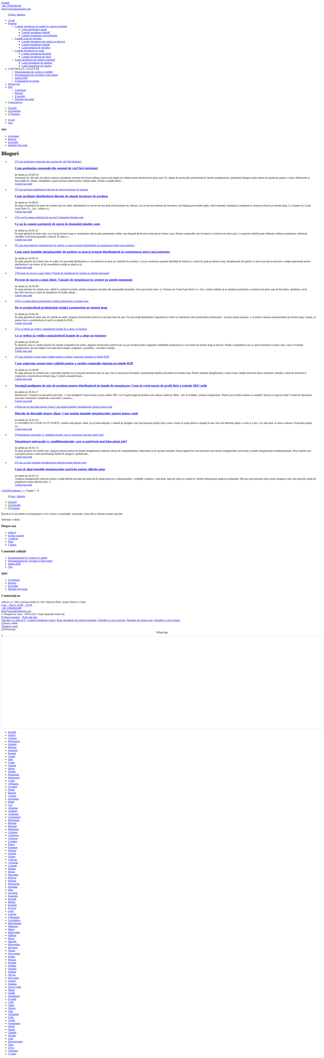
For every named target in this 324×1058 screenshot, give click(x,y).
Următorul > (16, 490)
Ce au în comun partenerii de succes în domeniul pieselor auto (57, 224)
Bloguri (19, 93)
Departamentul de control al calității (34, 71)
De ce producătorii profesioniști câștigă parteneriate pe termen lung (61, 307)
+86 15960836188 (11, 608)
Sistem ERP (21, 78)
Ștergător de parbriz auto (140, 620)
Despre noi (14, 84)
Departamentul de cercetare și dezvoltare (36, 74)
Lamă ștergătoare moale (34, 29)
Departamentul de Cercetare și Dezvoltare (30, 560)
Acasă (11, 20)
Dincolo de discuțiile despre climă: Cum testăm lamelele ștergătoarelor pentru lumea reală (76, 413)
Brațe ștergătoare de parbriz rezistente (77, 620)
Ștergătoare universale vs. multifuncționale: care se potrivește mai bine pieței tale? (71, 441)
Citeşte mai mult (23, 183)
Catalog (12, 544)
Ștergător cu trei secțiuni (167, 620)
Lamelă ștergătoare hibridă (36, 32)
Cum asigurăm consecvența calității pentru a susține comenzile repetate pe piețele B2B (74, 363)
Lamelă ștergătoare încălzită (36, 53)
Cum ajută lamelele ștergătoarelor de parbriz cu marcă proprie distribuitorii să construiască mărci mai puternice (92, 252)
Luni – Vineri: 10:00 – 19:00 (16, 605)
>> (24, 490)
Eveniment (14, 579)
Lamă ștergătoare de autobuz (37, 62)
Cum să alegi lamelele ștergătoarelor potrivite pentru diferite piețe (60, 469)
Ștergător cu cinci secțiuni (111, 620)
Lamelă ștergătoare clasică (41, 620)
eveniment (20, 90)
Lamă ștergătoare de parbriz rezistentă (35, 59)
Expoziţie (20, 96)
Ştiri (10, 87)
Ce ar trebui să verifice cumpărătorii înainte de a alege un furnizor (60, 335)
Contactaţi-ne (15, 102)
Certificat (13, 538)
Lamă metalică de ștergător (36, 47)
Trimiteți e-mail (9, 626)
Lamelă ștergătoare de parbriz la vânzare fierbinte (41, 26)
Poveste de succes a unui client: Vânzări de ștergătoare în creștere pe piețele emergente (73, 279)
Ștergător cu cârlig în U (13, 620)
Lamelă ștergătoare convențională (39, 35)
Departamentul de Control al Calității (27, 557)
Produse (12, 23)
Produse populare (10, 617)
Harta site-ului (29, 617)
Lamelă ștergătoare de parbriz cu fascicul (43, 41)
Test (10, 566)
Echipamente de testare (27, 81)
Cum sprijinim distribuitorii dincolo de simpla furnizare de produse (61, 196)
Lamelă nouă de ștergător (28, 38)
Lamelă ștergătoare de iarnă (29, 50)
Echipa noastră (16, 535)
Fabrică (12, 532)
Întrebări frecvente (24, 99)
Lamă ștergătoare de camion (36, 65)
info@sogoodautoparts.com (16, 8)
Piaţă (10, 541)
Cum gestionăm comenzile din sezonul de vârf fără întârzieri (56, 168)
